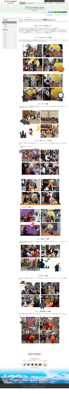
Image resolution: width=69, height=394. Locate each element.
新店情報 (5, 26)
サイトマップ (26, 1)
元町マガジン (52, 3)
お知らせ (22, 3)
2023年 (5, 34)
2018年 (5, 45)
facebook (64, 12)
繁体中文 (55, 1)
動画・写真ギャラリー (61, 3)
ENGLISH (46, 1)
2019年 (5, 43)
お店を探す (44, 3)
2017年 (5, 47)
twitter (52, 12)
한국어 (58, 1)
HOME (3, 17)
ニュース (12, 17)
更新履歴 (5, 24)
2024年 (5, 32)
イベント (38, 3)
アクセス (20, 1)
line (58, 12)
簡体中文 (51, 1)
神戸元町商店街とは (30, 3)
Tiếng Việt (62, 1)
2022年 (5, 36)
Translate (65, 14)
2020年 (5, 41)
